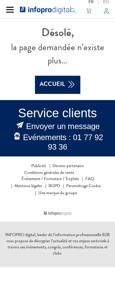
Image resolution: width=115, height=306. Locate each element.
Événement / (32, 179)
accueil (52, 85)
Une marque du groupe (57, 193)
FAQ (89, 179)
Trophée (72, 179)
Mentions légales (28, 186)
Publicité (38, 166)
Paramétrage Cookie (83, 186)
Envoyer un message (63, 126)
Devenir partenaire (68, 166)
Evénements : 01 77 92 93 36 (63, 142)
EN (106, 2)
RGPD (54, 186)
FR (91, 2)
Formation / (54, 179)
